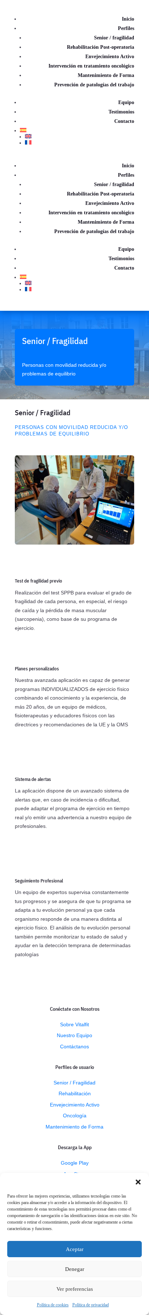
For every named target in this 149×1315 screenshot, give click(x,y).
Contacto (124, 121)
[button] (138, 1182)
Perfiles (126, 28)
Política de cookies (53, 1304)
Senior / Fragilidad (74, 1083)
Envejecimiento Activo (109, 56)
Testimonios (121, 112)
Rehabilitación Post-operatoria (100, 47)
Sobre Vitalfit (74, 1024)
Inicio (128, 19)
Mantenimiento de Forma (106, 75)
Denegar (74, 1269)
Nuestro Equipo (74, 1035)
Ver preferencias (74, 1289)
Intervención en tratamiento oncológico (91, 66)
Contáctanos (74, 1046)
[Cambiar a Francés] (79, 142)
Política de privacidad (90, 1304)
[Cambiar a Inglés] (79, 136)
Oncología (74, 1115)
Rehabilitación (75, 1093)
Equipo (126, 102)
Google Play (75, 1163)
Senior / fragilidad (114, 37)
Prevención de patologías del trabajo (94, 84)
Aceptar (75, 1249)
